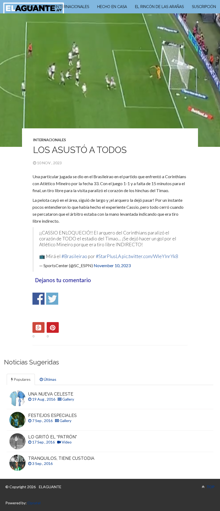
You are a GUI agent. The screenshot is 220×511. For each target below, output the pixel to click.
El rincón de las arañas (159, 7)
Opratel (34, 503)
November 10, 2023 (112, 265)
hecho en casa (112, 7)
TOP (210, 486)
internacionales (72, 7)
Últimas (49, 379)
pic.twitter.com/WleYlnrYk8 (150, 256)
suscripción (204, 7)
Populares (22, 379)
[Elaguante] (33, 8)
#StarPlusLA (108, 256)
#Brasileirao (74, 256)
